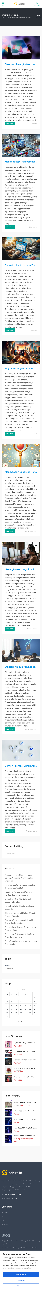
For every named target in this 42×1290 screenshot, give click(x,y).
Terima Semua (21, 1274)
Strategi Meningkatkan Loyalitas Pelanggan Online (21, 64)
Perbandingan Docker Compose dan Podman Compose (20, 928)
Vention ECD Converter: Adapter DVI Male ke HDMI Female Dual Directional (25, 1060)
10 (7, 1005)
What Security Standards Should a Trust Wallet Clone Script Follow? (25, 1119)
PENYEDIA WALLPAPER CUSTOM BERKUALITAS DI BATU (25, 1102)
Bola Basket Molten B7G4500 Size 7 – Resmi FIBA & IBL (25, 1068)
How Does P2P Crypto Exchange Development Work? (25, 1128)
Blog (3, 1220)
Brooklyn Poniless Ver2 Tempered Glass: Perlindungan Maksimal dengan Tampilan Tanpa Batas (25, 1077)
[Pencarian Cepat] (38, 17)
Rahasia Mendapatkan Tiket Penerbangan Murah (21, 265)
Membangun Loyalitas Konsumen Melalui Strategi (21, 471)
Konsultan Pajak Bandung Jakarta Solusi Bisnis (19, 907)
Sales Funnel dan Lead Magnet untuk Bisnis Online (21, 942)
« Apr (20, 1021)
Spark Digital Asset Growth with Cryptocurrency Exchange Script (25, 1136)
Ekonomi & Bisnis (32, 531)
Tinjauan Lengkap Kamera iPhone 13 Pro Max (21, 368)
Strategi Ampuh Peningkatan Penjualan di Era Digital (21, 666)
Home (3, 17)
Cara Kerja (5, 1212)
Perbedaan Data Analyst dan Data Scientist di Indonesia (19, 935)
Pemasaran (33, 227)
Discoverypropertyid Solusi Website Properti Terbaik (20, 914)
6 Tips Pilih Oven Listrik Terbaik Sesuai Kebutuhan (18, 900)
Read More (9, 123)
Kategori (7, 965)
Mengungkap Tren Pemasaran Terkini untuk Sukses (21, 161)
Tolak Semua (21, 1286)
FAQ (3, 1216)
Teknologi (34, 123)
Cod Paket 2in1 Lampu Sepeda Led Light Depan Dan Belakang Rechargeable (25, 1051)
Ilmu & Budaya (32, 628)
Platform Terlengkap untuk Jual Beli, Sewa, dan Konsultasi (20, 921)
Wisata (35, 330)
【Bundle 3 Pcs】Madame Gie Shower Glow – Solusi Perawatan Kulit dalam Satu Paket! (25, 1043)
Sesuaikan (21, 1280)
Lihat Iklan (5, 1224)
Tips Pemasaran (32, 831)
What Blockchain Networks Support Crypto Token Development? (25, 1111)
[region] (21, 1270)
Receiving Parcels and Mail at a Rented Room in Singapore (18, 893)
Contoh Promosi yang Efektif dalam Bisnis (21, 765)
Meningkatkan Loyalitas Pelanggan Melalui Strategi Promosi (21, 569)
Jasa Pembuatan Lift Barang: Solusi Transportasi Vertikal (20, 886)
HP (36, 434)
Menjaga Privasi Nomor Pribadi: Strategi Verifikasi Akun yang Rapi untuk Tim (19, 878)
